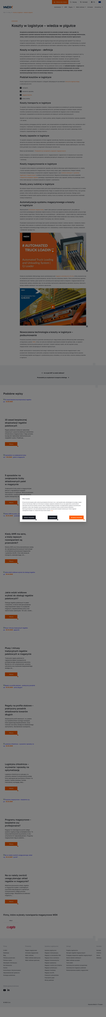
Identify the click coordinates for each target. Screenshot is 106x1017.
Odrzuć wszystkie (29, 517)
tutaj (52, 510)
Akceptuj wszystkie (76, 517)
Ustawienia (52, 517)
